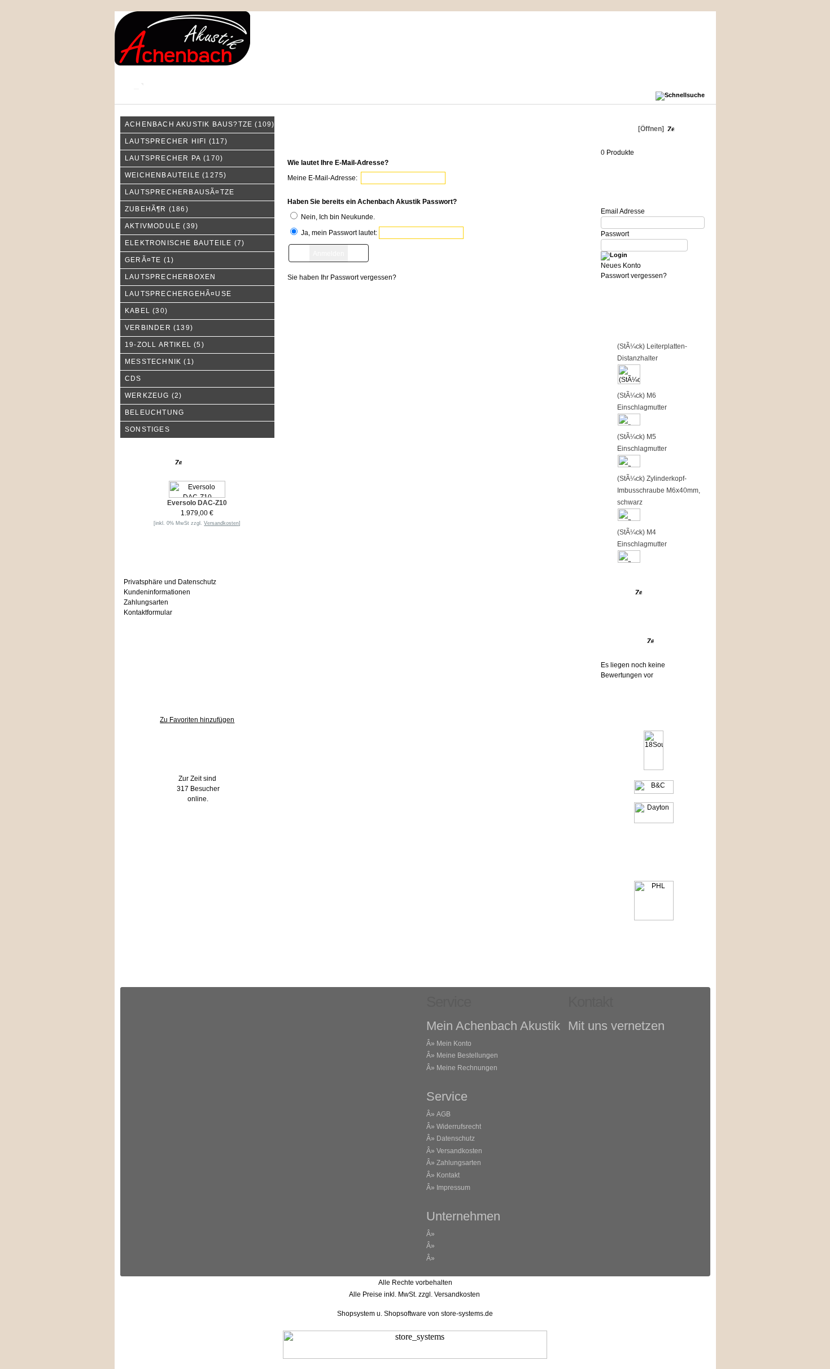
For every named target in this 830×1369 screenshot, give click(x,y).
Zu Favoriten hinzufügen (197, 720)
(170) (174, 158)
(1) (149, 260)
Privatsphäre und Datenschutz (170, 582)
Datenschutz (455, 1138)
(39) (161, 226)
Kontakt (192, 85)
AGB (443, 1114)
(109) (199, 124)
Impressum (339, 85)
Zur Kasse (516, 85)
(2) (153, 395)
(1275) (175, 175)
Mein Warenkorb (429, 85)
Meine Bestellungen (467, 1055)
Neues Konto (621, 266)
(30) (146, 311)
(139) (159, 328)
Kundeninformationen (157, 592)
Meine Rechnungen (466, 1068)
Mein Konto (262, 85)
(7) (184, 243)
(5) (164, 345)
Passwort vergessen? (634, 276)
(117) (176, 141)
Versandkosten (459, 1151)
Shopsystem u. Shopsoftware (381, 1314)
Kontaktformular (148, 612)
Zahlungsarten (146, 602)
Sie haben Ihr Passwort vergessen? (341, 277)
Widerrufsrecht (458, 1127)
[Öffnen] (650, 129)
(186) (157, 209)
